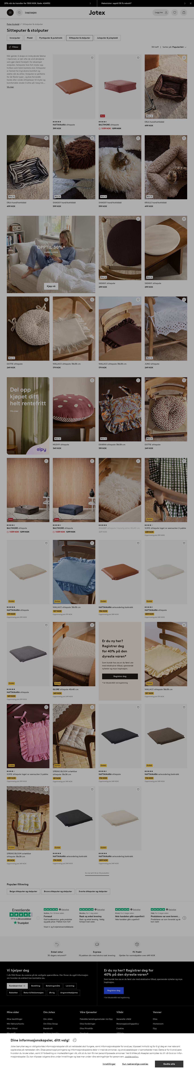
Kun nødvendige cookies (135, 1064)
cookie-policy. (132, 1056)
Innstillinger (109, 1064)
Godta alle (169, 1064)
